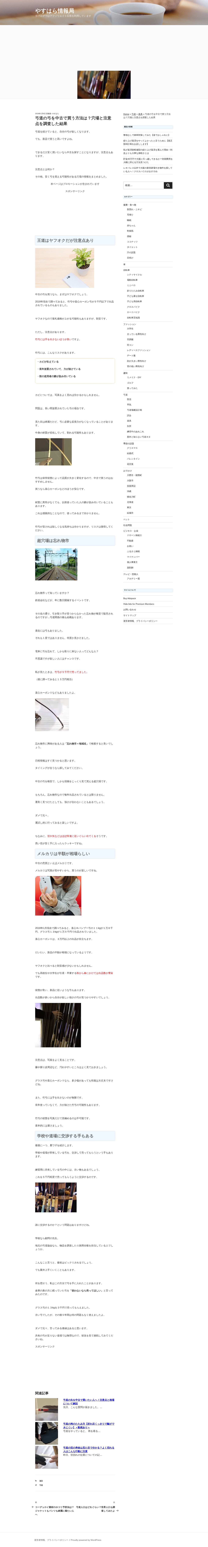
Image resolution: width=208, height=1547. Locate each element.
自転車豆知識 (133, 317)
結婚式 (130, 453)
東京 (129, 507)
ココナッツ (132, 241)
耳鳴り (130, 214)
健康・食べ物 (129, 205)
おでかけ (127, 471)
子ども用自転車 (134, 301)
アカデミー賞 (133, 578)
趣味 (125, 373)
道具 (41, 1481)
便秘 (129, 236)
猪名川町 (131, 497)
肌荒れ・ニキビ (134, 209)
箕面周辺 (131, 486)
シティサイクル (134, 274)
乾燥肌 (130, 231)
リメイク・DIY (134, 377)
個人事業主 (132, 562)
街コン (130, 345)
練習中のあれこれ (135, 431)
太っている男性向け (136, 334)
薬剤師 (130, 567)
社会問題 (127, 525)
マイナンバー (133, 557)
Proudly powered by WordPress (86, 1540)
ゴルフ (130, 383)
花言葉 (130, 464)
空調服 (130, 339)
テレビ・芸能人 (130, 574)
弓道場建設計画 (134, 410)
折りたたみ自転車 (135, 291)
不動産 (130, 540)
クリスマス (132, 448)
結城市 (130, 513)
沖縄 (129, 491)
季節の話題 (128, 443)
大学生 (130, 328)
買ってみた (132, 388)
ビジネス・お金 (130, 531)
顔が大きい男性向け (136, 361)
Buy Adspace (129, 598)
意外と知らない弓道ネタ (138, 437)
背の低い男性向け (135, 366)
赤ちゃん (131, 225)
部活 (129, 399)
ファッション (129, 324)
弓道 (41, 1485)
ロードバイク (133, 312)
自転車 (126, 270)
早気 (129, 404)
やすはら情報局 (54, 11)
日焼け (130, 258)
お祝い (130, 546)
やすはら (55, 113)
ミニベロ (131, 285)
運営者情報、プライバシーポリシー (140, 621)
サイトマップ (129, 615)
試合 (129, 415)
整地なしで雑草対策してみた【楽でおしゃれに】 (146, 135)
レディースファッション (138, 350)
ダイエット (132, 247)
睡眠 (129, 220)
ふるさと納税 (133, 551)
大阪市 (130, 480)
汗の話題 (131, 252)
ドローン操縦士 (134, 535)
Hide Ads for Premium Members (138, 604)
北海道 (130, 502)
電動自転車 (132, 280)
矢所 (129, 426)
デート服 (131, 355)
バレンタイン (133, 459)
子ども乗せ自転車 (135, 296)
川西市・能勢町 (134, 475)
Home (126, 114)
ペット (126, 519)
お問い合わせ (129, 609)
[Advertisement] (104, 48)
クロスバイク (133, 307)
